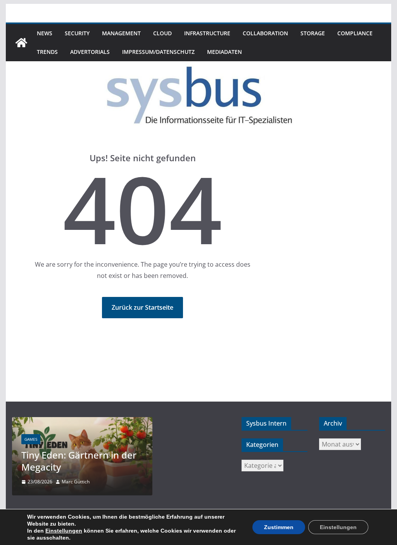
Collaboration (265, 33)
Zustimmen (278, 527)
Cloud (162, 33)
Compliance (355, 33)
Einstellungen (63, 531)
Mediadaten (224, 51)
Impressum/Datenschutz (158, 51)
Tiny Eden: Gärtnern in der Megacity (78, 460)
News (44, 33)
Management (121, 33)
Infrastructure (207, 33)
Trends (47, 51)
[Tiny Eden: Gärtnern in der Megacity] (82, 422)
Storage (312, 33)
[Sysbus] (21, 42)
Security (77, 33)
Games (30, 439)
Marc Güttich (76, 481)
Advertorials (90, 51)
